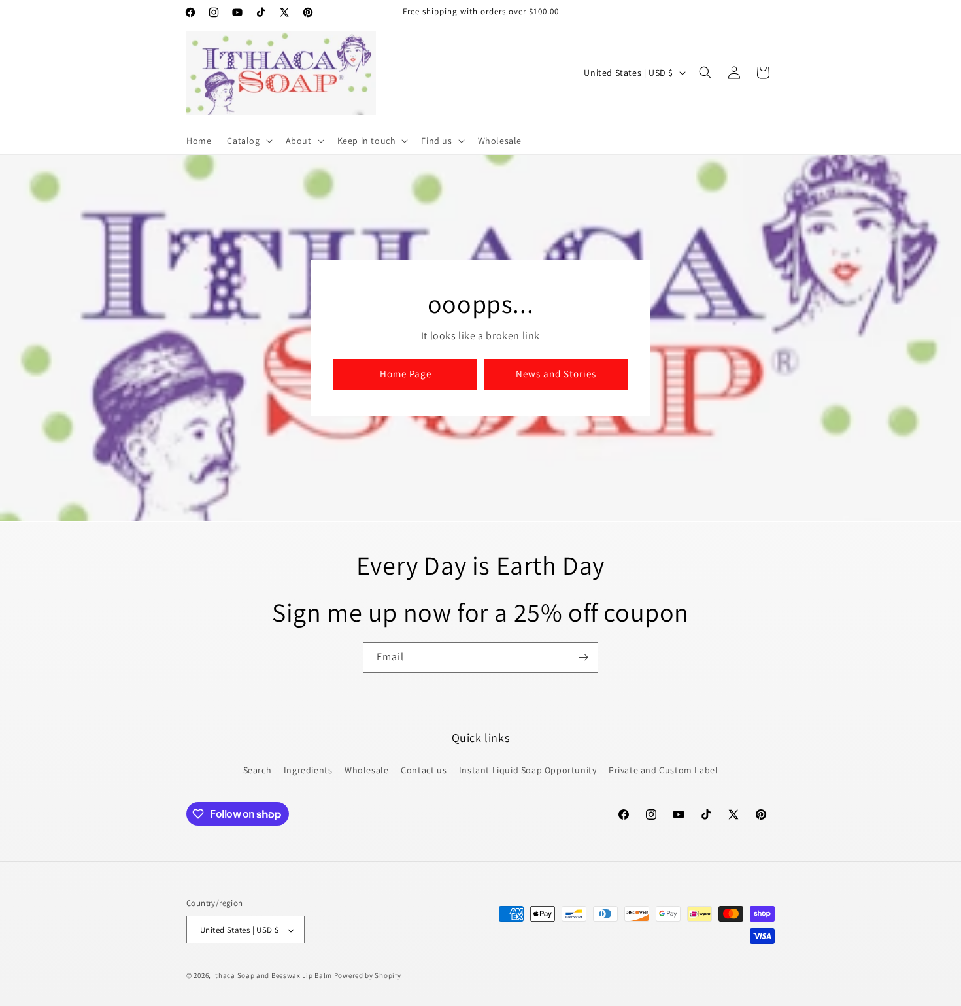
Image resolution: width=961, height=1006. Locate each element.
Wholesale (366, 769)
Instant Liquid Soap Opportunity (528, 769)
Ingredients (308, 769)
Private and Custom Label (663, 769)
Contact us (424, 769)
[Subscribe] (583, 657)
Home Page (405, 374)
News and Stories (556, 374)
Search (257, 769)
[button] (248, 140)
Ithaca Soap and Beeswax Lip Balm (272, 976)
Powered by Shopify (367, 976)
